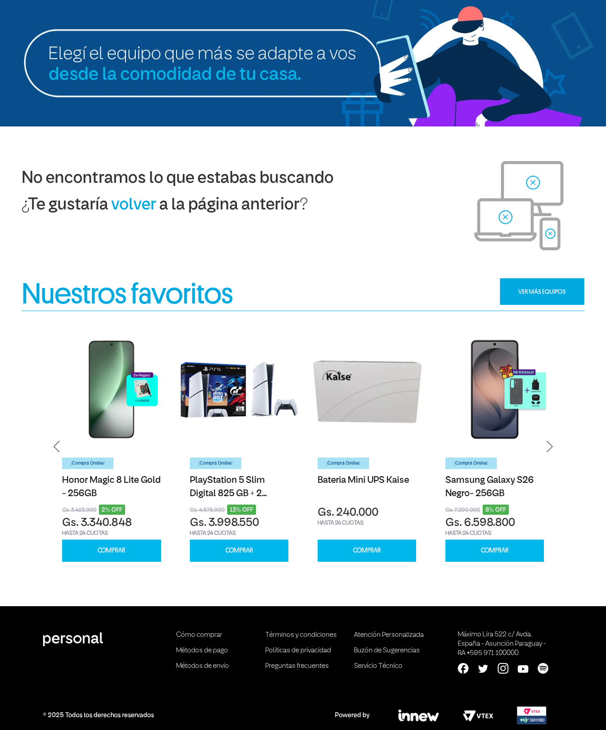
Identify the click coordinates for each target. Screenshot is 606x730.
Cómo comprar (199, 635)
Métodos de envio (202, 666)
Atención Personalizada (389, 635)
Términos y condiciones (301, 635)
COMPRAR (111, 550)
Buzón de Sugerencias (387, 650)
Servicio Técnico (378, 666)
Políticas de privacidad (298, 650)
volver (133, 205)
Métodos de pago (202, 650)
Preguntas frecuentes (297, 666)
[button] (57, 447)
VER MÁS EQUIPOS (542, 291)
